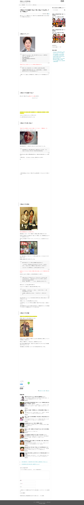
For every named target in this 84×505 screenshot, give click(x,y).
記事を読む (26, 400)
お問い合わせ (48, 502)
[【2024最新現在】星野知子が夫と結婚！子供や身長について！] (22, 436)
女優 (48, 13)
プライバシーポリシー (43, 502)
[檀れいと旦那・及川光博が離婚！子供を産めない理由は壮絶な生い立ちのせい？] (22, 418)
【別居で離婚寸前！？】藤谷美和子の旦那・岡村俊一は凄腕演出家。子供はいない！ (34, 461)
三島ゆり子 (40, 390)
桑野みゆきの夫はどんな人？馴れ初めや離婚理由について (35, 396)
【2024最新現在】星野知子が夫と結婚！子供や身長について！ (36, 434)
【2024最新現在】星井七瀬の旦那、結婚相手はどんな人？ (30, 464)
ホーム (34, 502)
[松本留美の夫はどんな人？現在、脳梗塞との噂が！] (22, 425)
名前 (21, 480)
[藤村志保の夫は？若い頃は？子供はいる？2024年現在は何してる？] (22, 449)
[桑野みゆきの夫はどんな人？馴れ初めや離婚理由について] (22, 398)
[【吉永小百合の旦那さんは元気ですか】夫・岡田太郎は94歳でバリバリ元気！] (22, 455)
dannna (48, 390)
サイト (21, 486)
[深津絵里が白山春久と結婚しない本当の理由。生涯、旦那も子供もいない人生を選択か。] (22, 442)
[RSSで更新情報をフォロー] (63, 1)
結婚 (44, 390)
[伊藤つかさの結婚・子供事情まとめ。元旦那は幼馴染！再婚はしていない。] (22, 412)
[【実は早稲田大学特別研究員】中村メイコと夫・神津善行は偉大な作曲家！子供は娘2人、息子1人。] (22, 404)
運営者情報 (37, 502)
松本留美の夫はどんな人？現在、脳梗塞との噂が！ (34, 423)
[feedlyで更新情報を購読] (61, 1)
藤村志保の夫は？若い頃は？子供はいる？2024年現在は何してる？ (37, 447)
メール (21, 483)
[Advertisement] (35, 24)
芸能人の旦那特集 (25, 1)
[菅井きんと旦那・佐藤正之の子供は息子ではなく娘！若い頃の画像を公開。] (22, 431)
